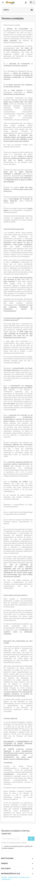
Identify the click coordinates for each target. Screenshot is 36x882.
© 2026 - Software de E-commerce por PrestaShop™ (16, 878)
